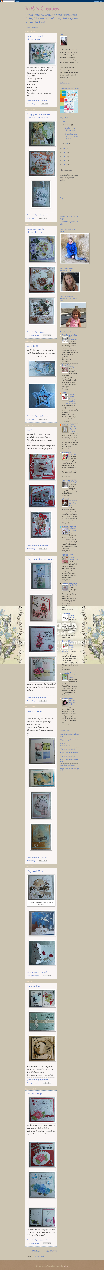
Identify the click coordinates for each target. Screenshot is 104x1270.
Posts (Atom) (39, 1256)
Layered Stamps (34, 1093)
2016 (65, 157)
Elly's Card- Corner (68, 425)
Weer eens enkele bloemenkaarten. (35, 230)
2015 (65, 161)
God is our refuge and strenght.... (72, 429)
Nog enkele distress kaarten (40, 559)
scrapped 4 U (66, 673)
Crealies (64, 393)
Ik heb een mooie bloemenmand (35, 37)
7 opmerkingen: (32, 104)
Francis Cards (66, 453)
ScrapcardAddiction (68, 641)
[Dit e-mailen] (41, 104)
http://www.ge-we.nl (67, 749)
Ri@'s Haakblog (32, 27)
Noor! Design (66, 613)
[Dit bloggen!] (43, 104)
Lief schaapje (73, 482)
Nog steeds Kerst (35, 871)
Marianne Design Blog (69, 527)
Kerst (29, 429)
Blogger (66, 1266)
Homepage (35, 1251)
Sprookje (72, 367)
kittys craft (65, 499)
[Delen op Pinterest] (47, 104)
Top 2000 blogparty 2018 (72, 702)
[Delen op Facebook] (46, 104)
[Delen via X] (44, 104)
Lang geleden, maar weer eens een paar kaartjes (39, 116)
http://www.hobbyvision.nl (69, 753)
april (66, 144)
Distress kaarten (35, 711)
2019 (65, 121)
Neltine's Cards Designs (69, 583)
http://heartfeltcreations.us (69, 740)
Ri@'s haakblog (65, 83)
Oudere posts (51, 1251)
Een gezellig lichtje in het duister (73, 503)
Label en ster (33, 345)
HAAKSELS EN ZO (69, 480)
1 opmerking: (31, 218)
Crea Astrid (65, 365)
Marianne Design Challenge (67, 555)
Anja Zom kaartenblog (69, 335)
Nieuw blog (72, 454)
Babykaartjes (73, 585)
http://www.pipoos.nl (67, 765)
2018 (65, 149)
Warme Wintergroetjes (73, 339)
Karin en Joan (34, 986)
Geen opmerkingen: (33, 335)
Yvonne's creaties (67, 699)
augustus (68, 125)
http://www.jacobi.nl (67, 756)
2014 (65, 165)
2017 (65, 153)
